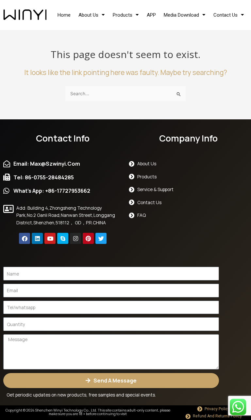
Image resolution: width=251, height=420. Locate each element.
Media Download (181, 15)
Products (122, 15)
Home (64, 15)
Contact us (225, 15)
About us (88, 15)
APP (151, 15)
